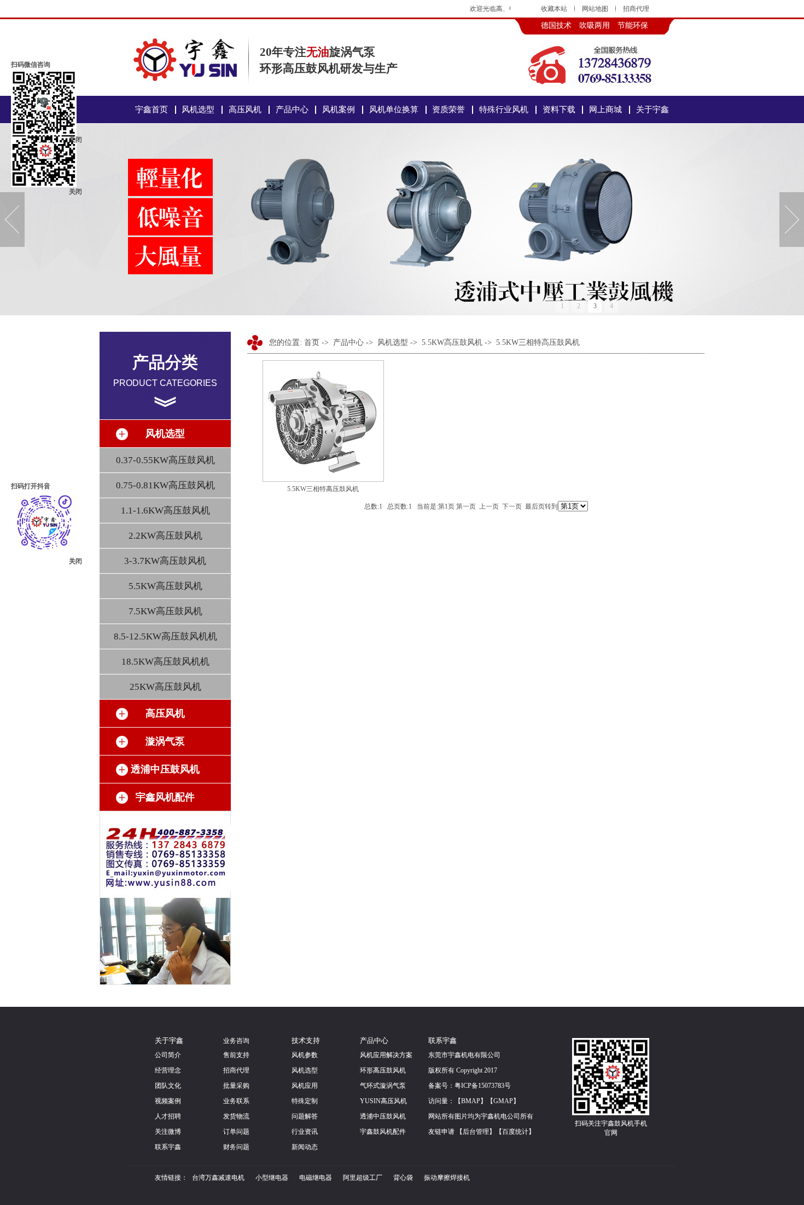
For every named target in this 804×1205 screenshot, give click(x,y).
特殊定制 (305, 1101)
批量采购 (236, 1085)
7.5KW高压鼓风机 (165, 611)
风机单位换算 (393, 109)
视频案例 (168, 1101)
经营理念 (168, 1070)
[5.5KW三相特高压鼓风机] (323, 479)
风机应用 (305, 1085)
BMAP (470, 1101)
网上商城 (605, 109)
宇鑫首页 (151, 109)
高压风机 (245, 109)
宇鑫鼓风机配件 (383, 1131)
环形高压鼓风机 (383, 1070)
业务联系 (236, 1101)
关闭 (75, 191)
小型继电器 (271, 1177)
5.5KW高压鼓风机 (165, 586)
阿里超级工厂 (362, 1177)
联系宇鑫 (168, 1147)
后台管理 (476, 1131)
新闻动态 (305, 1147)
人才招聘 (168, 1116)
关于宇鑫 (652, 109)
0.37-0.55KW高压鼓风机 (165, 460)
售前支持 (236, 1055)
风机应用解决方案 (386, 1055)
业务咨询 (236, 1041)
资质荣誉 (448, 109)
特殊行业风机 (503, 109)
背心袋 (403, 1177)
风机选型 (198, 109)
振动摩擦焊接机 (447, 1177)
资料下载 (559, 109)
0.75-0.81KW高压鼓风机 (165, 485)
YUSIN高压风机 (383, 1101)
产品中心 (292, 109)
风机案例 (338, 109)
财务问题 (236, 1147)
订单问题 (236, 1131)
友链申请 (441, 1131)
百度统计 (515, 1131)
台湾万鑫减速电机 (218, 1177)
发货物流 (236, 1116)
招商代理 (636, 9)
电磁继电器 (315, 1177)
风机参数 (305, 1055)
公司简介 (168, 1055)
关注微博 (168, 1131)
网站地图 (595, 9)
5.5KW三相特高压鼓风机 (538, 342)
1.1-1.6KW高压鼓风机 (165, 510)
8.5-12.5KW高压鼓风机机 (165, 636)
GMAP (503, 1101)
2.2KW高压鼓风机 (165, 536)
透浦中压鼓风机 (383, 1116)
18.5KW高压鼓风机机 (165, 661)
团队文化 (168, 1085)
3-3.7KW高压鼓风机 (165, 561)
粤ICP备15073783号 (483, 1085)
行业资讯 (305, 1131)
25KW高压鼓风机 (165, 687)
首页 (311, 342)
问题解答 (305, 1116)
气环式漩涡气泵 (383, 1085)
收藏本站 (554, 9)
